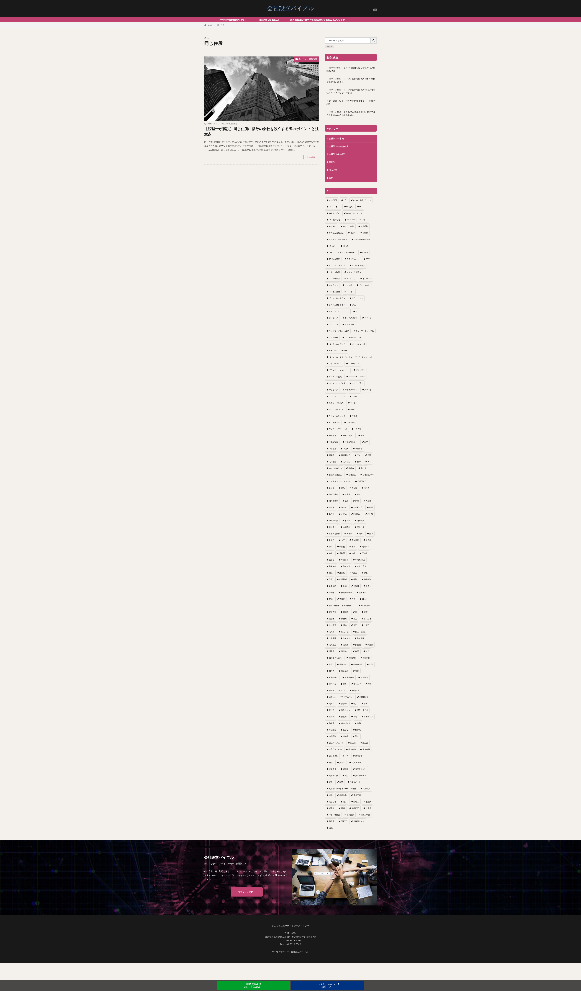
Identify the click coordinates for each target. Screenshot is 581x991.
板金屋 (331, 619)
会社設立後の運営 (337, 154)
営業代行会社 (334, 533)
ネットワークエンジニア (339, 331)
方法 (353, 599)
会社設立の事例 (336, 138)
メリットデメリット (337, 396)
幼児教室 (346, 566)
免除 (346, 501)
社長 (357, 671)
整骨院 (342, 599)
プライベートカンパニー (339, 370)
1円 (345, 200)
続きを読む (311, 157)
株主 (355, 619)
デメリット (333, 324)
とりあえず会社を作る (338, 239)
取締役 (347, 520)
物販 (357, 651)
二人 (359, 455)
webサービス (334, 213)
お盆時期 (364, 226)
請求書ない (359, 756)
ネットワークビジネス (365, 331)
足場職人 (366, 788)
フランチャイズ (335, 363)
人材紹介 (346, 462)
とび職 (365, 233)
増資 (361, 533)
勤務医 (331, 514)
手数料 (356, 586)
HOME (209, 25)
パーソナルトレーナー (338, 350)
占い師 (370, 514)
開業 (343, 808)
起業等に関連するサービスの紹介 (342, 788)
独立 (367, 651)
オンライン (367, 278)
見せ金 (345, 730)
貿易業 (342, 762)
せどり (353, 233)
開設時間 (355, 808)
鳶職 (331, 828)
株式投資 (332, 625)
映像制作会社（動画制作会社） (341, 605)
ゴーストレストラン (337, 298)
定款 (353, 546)
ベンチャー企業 (335, 377)
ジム (354, 305)
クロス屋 (348, 285)
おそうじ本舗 (348, 226)
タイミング (333, 318)
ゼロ (357, 311)
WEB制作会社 (334, 220)
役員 (331, 579)
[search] (374, 40)
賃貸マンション (358, 762)
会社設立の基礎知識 (307, 59)
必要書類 (367, 579)
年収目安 (344, 560)
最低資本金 (365, 605)
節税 (369, 684)
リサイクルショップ (337, 416)
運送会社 (332, 802)
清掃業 (370, 645)
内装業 (368, 501)
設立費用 (366, 749)
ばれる (345, 246)
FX (330, 207)
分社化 (331, 507)
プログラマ (360, 370)
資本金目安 (333, 775)
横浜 (345, 625)
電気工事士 (365, 815)
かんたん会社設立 (336, 233)
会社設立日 (362, 481)
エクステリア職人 (354, 272)
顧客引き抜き (358, 821)
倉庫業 (347, 494)
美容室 (331, 703)
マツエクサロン (351, 390)
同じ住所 (220, 25)
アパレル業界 (334, 259)
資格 (346, 775)
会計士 (331, 488)
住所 (343, 488)
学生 (331, 546)
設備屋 (345, 736)
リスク (355, 416)
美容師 (344, 703)
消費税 (358, 645)
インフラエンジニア (337, 265)
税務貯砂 (332, 684)
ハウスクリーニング (353, 337)
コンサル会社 (334, 292)
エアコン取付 (334, 272)
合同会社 (346, 527)
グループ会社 (364, 285)
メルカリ (355, 396)
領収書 (331, 821)
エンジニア (351, 278)
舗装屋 (331, 723)
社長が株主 (349, 677)
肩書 (366, 703)
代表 (369, 462)
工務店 (365, 553)
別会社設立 (358, 507)
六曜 (357, 501)
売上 (371, 533)
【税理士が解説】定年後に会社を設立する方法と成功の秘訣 (351, 69)
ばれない (332, 246)
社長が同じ (333, 677)
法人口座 (344, 632)
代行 (359, 462)
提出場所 (362, 592)
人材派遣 (332, 462)
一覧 (362, 435)
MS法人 (349, 207)
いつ (363, 220)
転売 (331, 795)
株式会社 (367, 619)
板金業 (344, 619)
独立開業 (366, 658)
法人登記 (360, 638)
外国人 (331, 540)
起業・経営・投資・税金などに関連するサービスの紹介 (351, 102)
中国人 (345, 449)
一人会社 (357, 429)
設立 (357, 736)
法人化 (331, 632)
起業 (341, 782)
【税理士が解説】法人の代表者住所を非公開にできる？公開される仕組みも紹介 (351, 113)
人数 (369, 455)
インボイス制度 (358, 265)
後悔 (355, 579)
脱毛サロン (345, 710)
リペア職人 (351, 422)
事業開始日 (345, 455)
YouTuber (351, 220)
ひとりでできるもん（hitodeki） (342, 252)
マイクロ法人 (357, 383)
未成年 (345, 612)
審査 (331, 553)
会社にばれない (335, 468)
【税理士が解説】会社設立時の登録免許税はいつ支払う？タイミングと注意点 (351, 91)
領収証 (344, 821)
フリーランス (353, 363)
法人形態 (333, 170)
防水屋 (368, 808)
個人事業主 (333, 501)
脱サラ (331, 710)
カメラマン (333, 285)
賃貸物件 (332, 769)
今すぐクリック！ (246, 891)
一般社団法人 (348, 435)
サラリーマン (357, 298)
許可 (346, 756)
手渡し (368, 586)
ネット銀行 (333, 337)
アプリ (369, 259)
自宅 (355, 716)
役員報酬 (343, 579)
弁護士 (354, 573)
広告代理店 (361, 566)
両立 (366, 442)
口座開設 (360, 520)
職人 (355, 703)
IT (339, 207)
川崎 (353, 553)
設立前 (353, 743)
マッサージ (333, 390)
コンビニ (350, 292)
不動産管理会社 (351, 442)
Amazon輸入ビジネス (362, 200)
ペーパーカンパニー (356, 377)
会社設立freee (368, 475)
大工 (343, 540)
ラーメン (354, 409)
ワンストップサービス (338, 429)
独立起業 (352, 658)
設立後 (365, 743)
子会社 (368, 540)
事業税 (331, 455)
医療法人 (357, 514)
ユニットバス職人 (336, 403)
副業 (371, 507)
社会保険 (344, 671)
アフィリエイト (353, 259)
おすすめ (332, 226)
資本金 (345, 769)
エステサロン (334, 278)
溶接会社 (344, 651)
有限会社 (332, 612)
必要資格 (332, 586)
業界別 (332, 162)
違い (345, 802)
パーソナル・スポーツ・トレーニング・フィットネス (351, 357)
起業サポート (355, 782)
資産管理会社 (360, 775)
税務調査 (364, 677)
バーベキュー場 (358, 344)
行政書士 (332, 730)
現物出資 (343, 664)
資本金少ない (360, 769)
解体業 (358, 730)
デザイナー (368, 318)
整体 (331, 599)
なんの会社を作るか (362, 239)
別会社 (344, 507)
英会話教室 (345, 723)
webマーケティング (354, 213)
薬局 (359, 723)
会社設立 (330, 47)
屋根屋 (342, 553)
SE (360, 207)
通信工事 (357, 795)
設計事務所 (333, 756)
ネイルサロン (350, 324)
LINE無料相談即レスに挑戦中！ (253, 986)
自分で (331, 716)
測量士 (331, 651)
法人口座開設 (360, 632)
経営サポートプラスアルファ (341, 697)
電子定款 (350, 815)
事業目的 (359, 449)
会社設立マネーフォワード (340, 481)
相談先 (331, 671)
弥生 (366, 573)
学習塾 (342, 546)
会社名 (351, 468)
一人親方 (332, 435)
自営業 (344, 716)
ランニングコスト (336, 409)
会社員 (363, 468)
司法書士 (332, 527)
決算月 (366, 625)
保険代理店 (333, 494)
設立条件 (352, 749)
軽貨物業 (343, 795)
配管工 (356, 802)
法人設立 (332, 645)
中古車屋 (332, 449)
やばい (365, 252)
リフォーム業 (334, 422)
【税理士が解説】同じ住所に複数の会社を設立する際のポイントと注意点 (261, 131)
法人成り (346, 638)
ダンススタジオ (351, 318)
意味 (345, 586)
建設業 (342, 573)
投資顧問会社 (346, 592)
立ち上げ (357, 684)
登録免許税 (358, 664)
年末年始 (332, 566)
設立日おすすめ (335, 749)
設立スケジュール (336, 743)
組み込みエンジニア (337, 690)
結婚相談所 (363, 697)
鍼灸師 (331, 808)
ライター (354, 403)
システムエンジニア (337, 305)
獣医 (331, 664)
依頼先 (366, 488)
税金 (345, 684)
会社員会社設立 (335, 475)
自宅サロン (368, 716)
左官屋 (331, 560)
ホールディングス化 (337, 383)
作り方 (354, 488)
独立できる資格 (335, 658)
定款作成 (365, 546)
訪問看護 (332, 736)
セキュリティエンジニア (339, 311)
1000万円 (333, 200)
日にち (365, 599)
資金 (331, 782)
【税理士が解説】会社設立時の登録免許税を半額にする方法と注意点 (351, 80)
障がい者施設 (334, 815)
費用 (331, 178)
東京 (366, 612)
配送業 (368, 802)
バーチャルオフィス (337, 344)
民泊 (355, 625)
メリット (368, 390)
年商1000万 (360, 560)
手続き (331, 592)
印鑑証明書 (333, 520)
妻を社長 (355, 540)
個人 (359, 494)
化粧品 (344, 514)
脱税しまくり (362, 710)
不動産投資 (333, 442)
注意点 (345, 645)
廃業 (331, 573)
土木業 (349, 533)
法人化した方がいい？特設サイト (327, 986)
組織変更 (355, 690)
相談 (371, 664)
